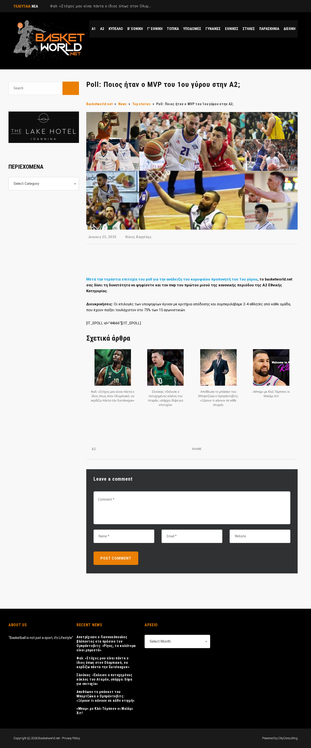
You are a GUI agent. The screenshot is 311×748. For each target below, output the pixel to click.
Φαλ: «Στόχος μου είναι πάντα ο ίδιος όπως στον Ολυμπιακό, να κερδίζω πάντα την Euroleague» (103, 662)
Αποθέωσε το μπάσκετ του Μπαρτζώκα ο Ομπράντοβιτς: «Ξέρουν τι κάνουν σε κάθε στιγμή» (106, 696)
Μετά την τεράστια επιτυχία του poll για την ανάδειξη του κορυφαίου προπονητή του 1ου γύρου (172, 279)
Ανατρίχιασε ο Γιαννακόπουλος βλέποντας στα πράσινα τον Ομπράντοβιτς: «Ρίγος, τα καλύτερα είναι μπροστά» (106, 643)
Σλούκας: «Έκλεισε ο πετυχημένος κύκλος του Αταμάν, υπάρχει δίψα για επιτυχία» (104, 679)
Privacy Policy (71, 738)
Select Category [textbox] (26, 183)
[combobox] (44, 183)
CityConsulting (288, 738)
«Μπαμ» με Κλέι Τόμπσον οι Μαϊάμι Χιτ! (105, 711)
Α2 (94, 449)
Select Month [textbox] (160, 641)
